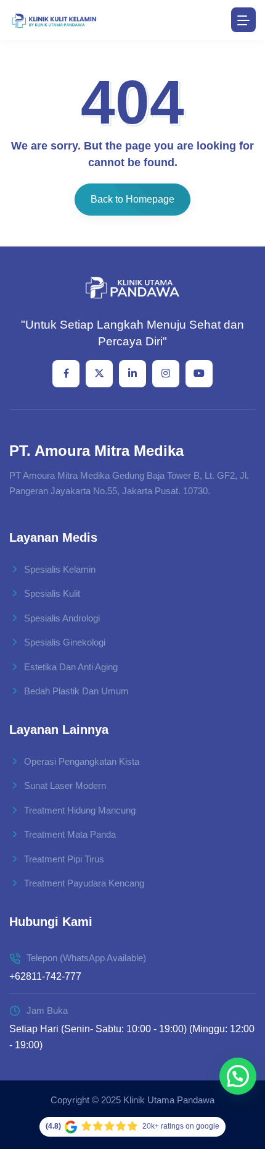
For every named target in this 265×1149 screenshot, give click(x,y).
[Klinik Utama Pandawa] (54, 20)
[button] (237, 1076)
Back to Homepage (132, 199)
